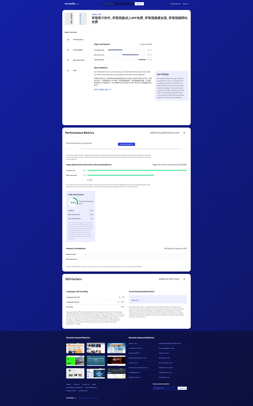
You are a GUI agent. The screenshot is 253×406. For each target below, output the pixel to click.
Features (76, 384)
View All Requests (126, 144)
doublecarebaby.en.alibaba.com (170, 343)
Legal (94, 384)
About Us (185, 4)
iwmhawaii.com (164, 358)
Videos (68, 384)
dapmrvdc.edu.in (134, 377)
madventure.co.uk (165, 372)
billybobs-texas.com (166, 368)
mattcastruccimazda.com (138, 368)
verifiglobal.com (134, 372)
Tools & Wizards (175, 4)
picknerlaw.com (164, 377)
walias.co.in (133, 343)
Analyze (139, 4)
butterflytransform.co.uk (138, 358)
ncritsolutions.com (165, 363)
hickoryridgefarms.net (166, 348)
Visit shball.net (101, 89)
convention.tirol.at (135, 348)
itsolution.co (133, 363)
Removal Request (91, 387)
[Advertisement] (140, 34)
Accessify (72, 3)
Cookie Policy (83, 391)
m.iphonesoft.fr (134, 353)
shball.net (97, 14)
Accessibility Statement (74, 387)
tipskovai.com (164, 353)
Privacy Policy (71, 391)
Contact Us (86, 384)
